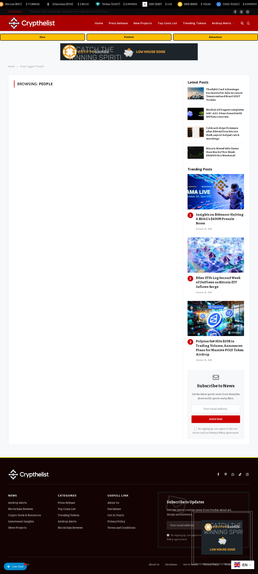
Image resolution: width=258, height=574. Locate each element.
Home (99, 23)
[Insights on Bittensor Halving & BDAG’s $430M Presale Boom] (216, 191)
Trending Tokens (194, 23)
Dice (42, 37)
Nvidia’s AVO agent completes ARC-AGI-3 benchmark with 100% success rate (71, 11)
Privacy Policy (217, 432)
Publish (129, 37)
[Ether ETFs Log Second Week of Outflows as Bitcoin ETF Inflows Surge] (216, 255)
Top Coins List (167, 23)
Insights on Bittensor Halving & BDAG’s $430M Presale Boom (219, 219)
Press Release (118, 23)
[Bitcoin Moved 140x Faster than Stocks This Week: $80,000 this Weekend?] (196, 152)
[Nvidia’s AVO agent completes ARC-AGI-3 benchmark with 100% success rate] (196, 114)
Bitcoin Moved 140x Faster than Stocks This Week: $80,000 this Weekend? (222, 152)
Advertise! (215, 37)
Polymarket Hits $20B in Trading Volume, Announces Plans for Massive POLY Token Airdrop (220, 347)
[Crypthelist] (32, 23)
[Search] (242, 23)
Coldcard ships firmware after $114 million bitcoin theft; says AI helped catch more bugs (222, 133)
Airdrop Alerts (221, 23)
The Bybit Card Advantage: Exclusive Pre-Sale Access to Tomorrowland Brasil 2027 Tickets (224, 94)
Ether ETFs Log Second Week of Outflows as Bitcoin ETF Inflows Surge (218, 282)
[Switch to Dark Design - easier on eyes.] (248, 23)
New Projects (143, 23)
